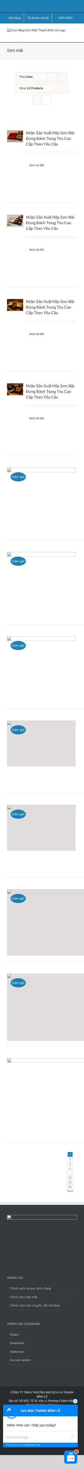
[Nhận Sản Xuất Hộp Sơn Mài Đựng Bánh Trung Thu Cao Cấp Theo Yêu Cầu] (15, 160)
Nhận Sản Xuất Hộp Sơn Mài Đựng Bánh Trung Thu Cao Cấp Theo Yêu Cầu (50, 138)
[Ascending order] (62, 77)
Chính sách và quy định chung (30, 1288)
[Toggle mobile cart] (58, 35)
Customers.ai (31, 1445)
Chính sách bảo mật (23, 1297)
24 (70, 1187)
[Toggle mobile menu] (75, 30)
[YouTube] (32, 1255)
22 (70, 1177)
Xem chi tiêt (36, 165)
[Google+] (57, 1255)
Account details (20, 1360)
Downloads (17, 1343)
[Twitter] (39, 1255)
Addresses (17, 1351)
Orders (14, 1334)
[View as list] (46, 99)
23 (70, 1182)
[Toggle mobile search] (67, 35)
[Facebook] (26, 1255)
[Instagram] (45, 1255)
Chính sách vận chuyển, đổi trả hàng (35, 1305)
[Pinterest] (51, 1255)
